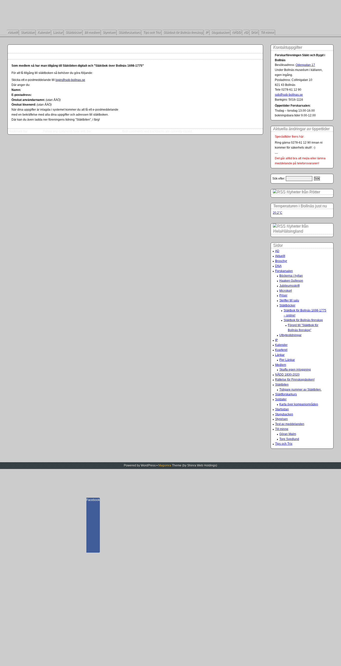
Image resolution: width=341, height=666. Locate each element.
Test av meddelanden (289, 424)
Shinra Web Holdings (201, 465)
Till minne (267, 32)
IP (206, 32)
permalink (35, 131)
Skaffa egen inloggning (42, 49)
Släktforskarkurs (129, 32)
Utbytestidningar (290, 335)
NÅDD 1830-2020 (287, 374)
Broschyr (281, 261)
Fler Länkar (287, 360)
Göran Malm (287, 434)
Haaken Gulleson (291, 280)
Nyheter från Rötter (303, 192)
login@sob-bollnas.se (70, 80)
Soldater (281, 399)
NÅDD (236, 32)
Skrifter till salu (289, 300)
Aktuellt (13, 32)
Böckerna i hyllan (291, 275)
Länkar (57, 32)
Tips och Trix (151, 32)
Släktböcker (73, 32)
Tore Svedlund (289, 439)
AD (246, 32)
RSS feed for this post (106, 131)
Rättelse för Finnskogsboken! (295, 379)
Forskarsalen (284, 271)
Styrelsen (109, 32)
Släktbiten (282, 384)
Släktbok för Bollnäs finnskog (182, 32)
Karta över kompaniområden (298, 404)
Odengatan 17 (305, 65)
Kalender (43, 32)
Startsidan (27, 32)
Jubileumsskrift (289, 285)
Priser (283, 295)
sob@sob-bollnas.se (289, 94)
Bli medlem (92, 32)
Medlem (280, 365)
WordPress (148, 465)
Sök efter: (278, 178)
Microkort (285, 290)
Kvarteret (281, 350)
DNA (254, 32)
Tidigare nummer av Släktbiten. (300, 389)
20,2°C (277, 213)
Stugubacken (220, 32)
